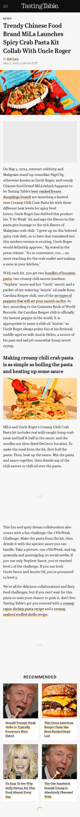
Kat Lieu (13, 58)
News (7, 18)
